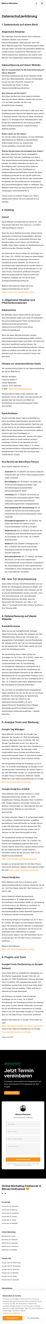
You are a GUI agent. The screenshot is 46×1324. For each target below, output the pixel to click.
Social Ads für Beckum (9, 1210)
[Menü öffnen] (42, 3)
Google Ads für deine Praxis (11, 1263)
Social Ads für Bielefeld (10, 1223)
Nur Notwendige (33, 1318)
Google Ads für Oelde (9, 1276)
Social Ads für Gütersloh (10, 1206)
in (5, 1193)
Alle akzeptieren (12, 1318)
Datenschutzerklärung (11, 1313)
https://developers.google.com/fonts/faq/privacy (22, 1026)
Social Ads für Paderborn (10, 1213)
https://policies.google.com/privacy (16, 782)
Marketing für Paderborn (10, 1246)
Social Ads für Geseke (9, 1216)
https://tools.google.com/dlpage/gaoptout (19, 859)
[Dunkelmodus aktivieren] (36, 3)
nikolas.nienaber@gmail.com (20, 389)
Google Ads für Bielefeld (10, 1273)
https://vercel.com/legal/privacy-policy (18, 292)
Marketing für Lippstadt (10, 1243)
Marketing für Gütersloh (10, 1240)
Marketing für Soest (8, 1236)
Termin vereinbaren (23, 1159)
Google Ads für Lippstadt (10, 1280)
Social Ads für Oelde (9, 1220)
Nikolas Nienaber (10, 3)
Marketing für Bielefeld (9, 1250)
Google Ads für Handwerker (11, 1266)
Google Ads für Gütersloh (10, 1269)
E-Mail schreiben (12, 1093)
